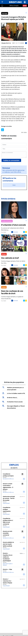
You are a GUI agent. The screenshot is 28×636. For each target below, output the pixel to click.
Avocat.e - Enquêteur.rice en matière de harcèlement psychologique (7, 557)
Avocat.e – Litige (7, 569)
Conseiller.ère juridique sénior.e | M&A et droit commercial (8, 521)
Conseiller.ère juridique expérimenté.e (7, 509)
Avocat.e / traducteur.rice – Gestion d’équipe (7, 581)
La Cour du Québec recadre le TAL (16, 393)
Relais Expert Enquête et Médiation (7, 564)
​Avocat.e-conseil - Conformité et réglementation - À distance (8, 486)
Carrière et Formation (7, 221)
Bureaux (4, 254)
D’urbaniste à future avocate (15, 402)
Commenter (15, 232)
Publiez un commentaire (11, 160)
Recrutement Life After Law (8, 479)
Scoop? (24, 5)
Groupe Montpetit (6, 503)
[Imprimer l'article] (26, 232)
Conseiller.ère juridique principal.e (8, 475)
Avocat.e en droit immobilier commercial (7, 533)
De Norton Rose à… (12, 397)
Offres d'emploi (14, 6)
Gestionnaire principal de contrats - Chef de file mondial (9, 498)
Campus (4, 287)
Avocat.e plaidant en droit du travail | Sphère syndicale (8, 544)
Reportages (4, 13)
